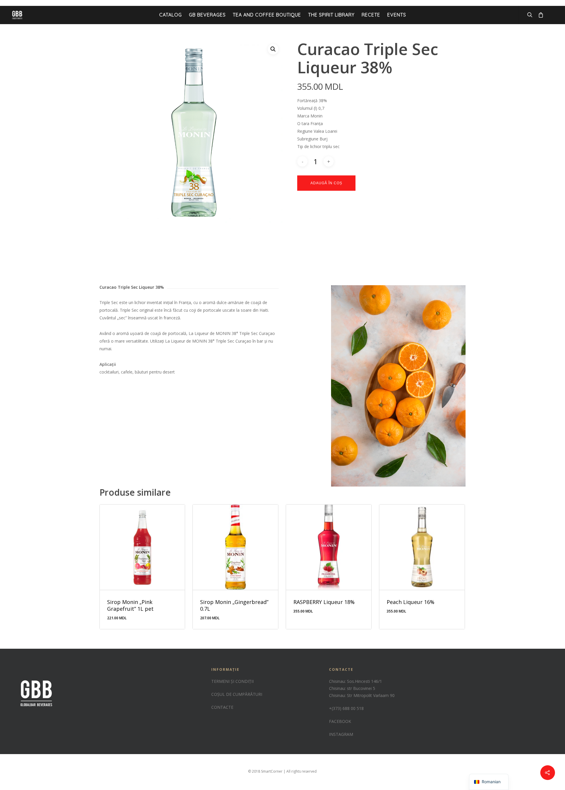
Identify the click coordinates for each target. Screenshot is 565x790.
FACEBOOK (340, 721)
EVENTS (396, 15)
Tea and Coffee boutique (267, 15)
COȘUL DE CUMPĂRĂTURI (236, 694)
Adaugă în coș (326, 183)
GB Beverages (207, 15)
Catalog (170, 15)
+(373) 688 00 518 (346, 708)
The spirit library (331, 15)
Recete (371, 15)
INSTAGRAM (341, 734)
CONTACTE (222, 707)
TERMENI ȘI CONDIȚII (232, 681)
